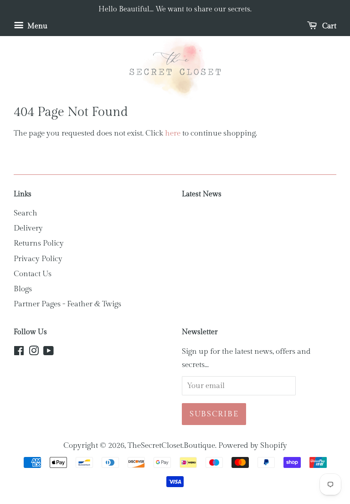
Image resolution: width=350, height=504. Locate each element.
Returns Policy (39, 243)
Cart (328, 26)
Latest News (201, 194)
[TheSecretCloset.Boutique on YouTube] (48, 352)
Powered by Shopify (252, 445)
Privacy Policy (38, 258)
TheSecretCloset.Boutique (171, 445)
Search (25, 213)
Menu (36, 26)
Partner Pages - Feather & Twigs (67, 304)
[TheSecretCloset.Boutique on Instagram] (34, 352)
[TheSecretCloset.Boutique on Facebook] (19, 352)
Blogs (23, 289)
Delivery (28, 228)
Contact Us (32, 273)
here (172, 133)
